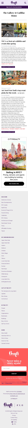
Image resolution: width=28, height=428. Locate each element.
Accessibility (14, 419)
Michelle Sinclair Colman (9, 46)
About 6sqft (4, 333)
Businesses (4, 316)
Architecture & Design (7, 220)
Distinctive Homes (6, 200)
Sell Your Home (5, 323)
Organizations (4, 313)
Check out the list (7, 64)
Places (3, 310)
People (3, 308)
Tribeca (3, 258)
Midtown (3, 248)
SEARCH (25, 3)
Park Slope (4, 268)
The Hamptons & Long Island (8, 291)
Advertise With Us (5, 335)
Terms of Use (14, 413)
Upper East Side (5, 243)
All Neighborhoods (6, 281)
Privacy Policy (9, 383)
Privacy (14, 415)
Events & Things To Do (8, 66)
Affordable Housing (6, 228)
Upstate (3, 293)
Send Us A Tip (4, 340)
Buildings (3, 318)
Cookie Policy (14, 417)
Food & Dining (5, 212)
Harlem (3, 245)
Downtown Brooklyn (6, 271)
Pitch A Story (4, 338)
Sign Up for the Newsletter (14, 7)
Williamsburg (4, 274)
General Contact (5, 343)
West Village (4, 253)
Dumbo (3, 266)
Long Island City (5, 279)
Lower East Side (5, 261)
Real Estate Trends (6, 223)
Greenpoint (4, 276)
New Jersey (4, 296)
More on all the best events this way (13, 129)
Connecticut (4, 298)
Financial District (5, 263)
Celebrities (4, 215)
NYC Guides (4, 205)
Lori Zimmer (6, 95)
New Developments (6, 202)
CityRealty (19, 391)
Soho (2, 255)
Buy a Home (4, 321)
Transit (3, 231)
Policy (2, 225)
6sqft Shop (4, 207)
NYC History (4, 218)
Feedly (15, 422)
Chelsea (3, 250)
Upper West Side (5, 240)
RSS (15, 424)
